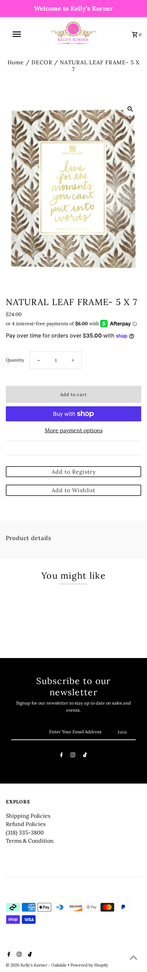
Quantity (15, 360)
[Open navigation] (18, 34)
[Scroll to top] (133, 958)
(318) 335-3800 (25, 832)
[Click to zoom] (130, 108)
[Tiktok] (85, 756)
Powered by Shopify (89, 965)
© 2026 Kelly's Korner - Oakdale (37, 965)
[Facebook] (61, 756)
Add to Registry (74, 471)
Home (16, 62)
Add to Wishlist (73, 490)
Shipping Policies (28, 815)
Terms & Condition (30, 840)
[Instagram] (72, 756)
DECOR (41, 62)
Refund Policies (25, 823)
